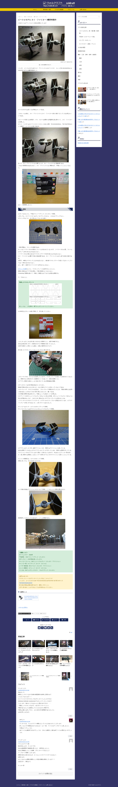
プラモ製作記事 (82, 27)
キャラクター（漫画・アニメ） (87, 44)
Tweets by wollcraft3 (83, 143)
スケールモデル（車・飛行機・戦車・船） (89, 32)
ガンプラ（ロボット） (85, 40)
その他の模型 (81, 47)
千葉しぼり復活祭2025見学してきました (89, 119)
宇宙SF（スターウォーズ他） (25, 613)
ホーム (18, 784)
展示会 (80, 72)
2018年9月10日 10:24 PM (23, 741)
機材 (80, 58)
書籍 (79, 76)
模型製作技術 (81, 51)
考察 (79, 79)
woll (85, 116)
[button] (99, 16)
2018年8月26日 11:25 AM (23, 690)
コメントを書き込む (46, 773)
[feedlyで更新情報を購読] (48, 627)
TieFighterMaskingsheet (25, 583)
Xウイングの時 (22, 269)
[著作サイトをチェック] (39, 627)
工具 (80, 61)
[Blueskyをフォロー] (45, 627)
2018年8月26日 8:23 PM (25, 721)
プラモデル (44, 613)
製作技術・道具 (25, 784)
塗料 (80, 69)
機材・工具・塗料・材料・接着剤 (87, 54)
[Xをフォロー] (42, 627)
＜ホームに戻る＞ (23, 607)
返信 (71, 715)
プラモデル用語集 (33, 784)
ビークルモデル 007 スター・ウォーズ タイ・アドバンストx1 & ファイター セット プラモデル (31, 598)
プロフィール (42, 784)
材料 (80, 65)
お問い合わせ (49, 784)
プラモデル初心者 (83, 83)
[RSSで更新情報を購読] (51, 627)
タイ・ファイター (36, 613)
